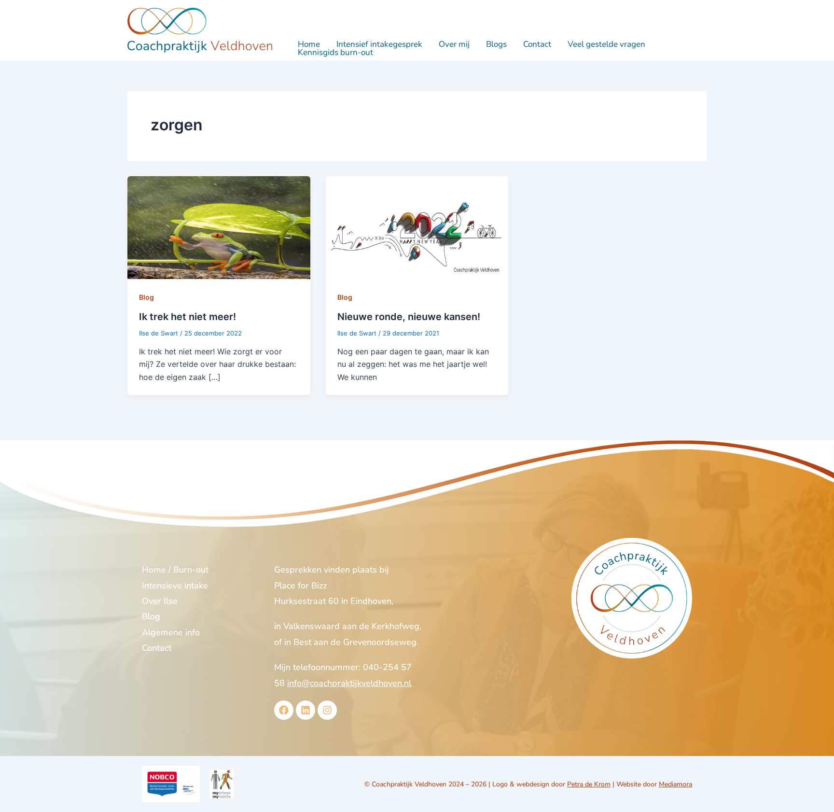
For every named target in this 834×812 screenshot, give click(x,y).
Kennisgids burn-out (335, 52)
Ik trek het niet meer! (187, 316)
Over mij (454, 44)
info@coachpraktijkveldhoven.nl (349, 683)
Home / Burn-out (175, 569)
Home (309, 44)
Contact (537, 44)
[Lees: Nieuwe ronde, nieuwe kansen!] (417, 227)
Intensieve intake (175, 585)
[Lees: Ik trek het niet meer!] (218, 227)
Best (302, 642)
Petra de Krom (589, 784)
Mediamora (675, 784)
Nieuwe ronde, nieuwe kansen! (408, 316)
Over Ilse (160, 601)
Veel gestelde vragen (606, 44)
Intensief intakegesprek (379, 44)
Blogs (496, 44)
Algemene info (171, 632)
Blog (146, 297)
